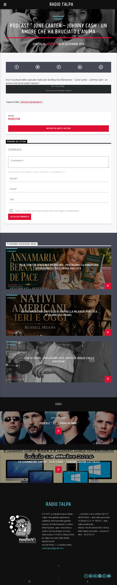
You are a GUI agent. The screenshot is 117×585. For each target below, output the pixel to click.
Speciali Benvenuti (31, 102)
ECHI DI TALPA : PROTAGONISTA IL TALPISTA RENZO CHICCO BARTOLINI (59, 360)
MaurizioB (52, 44)
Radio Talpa (61, 4)
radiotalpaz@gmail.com (53, 548)
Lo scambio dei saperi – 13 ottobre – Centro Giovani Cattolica (59, 462)
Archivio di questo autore (58, 128)
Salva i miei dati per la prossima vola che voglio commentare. (47, 210)
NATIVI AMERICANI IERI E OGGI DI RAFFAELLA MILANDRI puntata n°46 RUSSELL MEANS (59, 313)
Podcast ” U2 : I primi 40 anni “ (59, 423)
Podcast (58, 19)
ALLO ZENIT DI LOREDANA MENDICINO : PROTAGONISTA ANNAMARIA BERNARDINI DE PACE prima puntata (59, 267)
